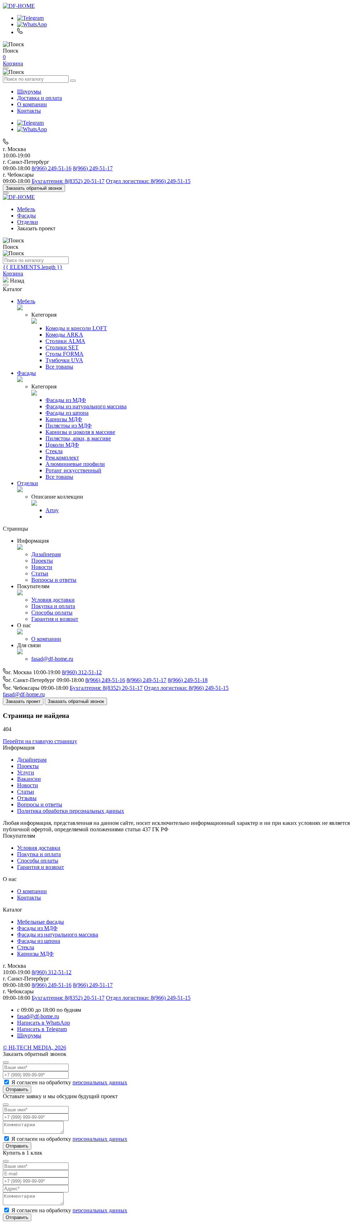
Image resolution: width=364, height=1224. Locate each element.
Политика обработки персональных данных (70, 811)
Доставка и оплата (39, 98)
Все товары (59, 367)
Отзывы (27, 798)
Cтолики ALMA (65, 341)
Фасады (26, 216)
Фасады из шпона (67, 413)
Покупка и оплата (53, 606)
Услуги (25, 772)
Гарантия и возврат (54, 619)
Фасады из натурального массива (86, 406)
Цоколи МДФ (62, 445)
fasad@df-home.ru (52, 659)
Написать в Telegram (42, 1029)
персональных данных (100, 1082)
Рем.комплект (62, 458)
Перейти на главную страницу (40, 741)
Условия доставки (53, 600)
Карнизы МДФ (64, 419)
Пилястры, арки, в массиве (78, 438)
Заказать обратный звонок (34, 188)
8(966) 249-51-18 (188, 680)
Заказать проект (23, 701)
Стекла (54, 451)
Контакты (29, 111)
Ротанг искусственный (73, 470)
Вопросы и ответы (53, 580)
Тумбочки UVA (64, 360)
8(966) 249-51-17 (93, 168)
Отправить (17, 1089)
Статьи (39, 573)
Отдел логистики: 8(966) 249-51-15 (148, 181)
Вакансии (29, 779)
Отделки (27, 222)
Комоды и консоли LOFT (76, 328)
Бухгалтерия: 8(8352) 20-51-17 (68, 181)
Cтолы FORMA (65, 354)
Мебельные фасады (40, 922)
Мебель (26, 209)
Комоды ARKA (64, 335)
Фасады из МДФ (66, 400)
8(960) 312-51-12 (82, 672)
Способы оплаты (52, 613)
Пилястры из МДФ (69, 426)
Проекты (42, 561)
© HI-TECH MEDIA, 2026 (34, 1048)
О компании (32, 104)
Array (52, 510)
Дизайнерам (46, 554)
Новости (41, 567)
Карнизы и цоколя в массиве (80, 432)
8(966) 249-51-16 (51, 168)
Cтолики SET (62, 347)
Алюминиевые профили (75, 464)
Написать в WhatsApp (43, 1023)
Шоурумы (29, 91)
